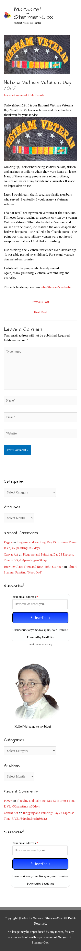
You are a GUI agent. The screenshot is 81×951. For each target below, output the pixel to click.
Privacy (48, 644)
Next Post (40, 312)
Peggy (8, 542)
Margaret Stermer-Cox (33, 13)
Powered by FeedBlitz (40, 637)
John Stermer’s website (55, 287)
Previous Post (40, 302)
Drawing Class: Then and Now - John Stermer (33, 567)
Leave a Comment (15, 95)
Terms (38, 644)
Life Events (37, 95)
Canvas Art (11, 554)
